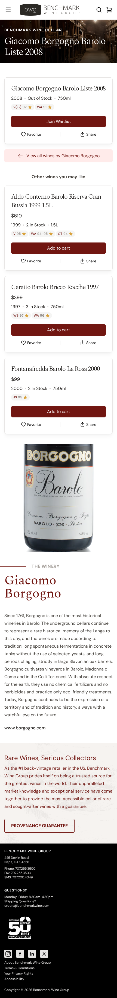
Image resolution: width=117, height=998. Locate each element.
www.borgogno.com (25, 728)
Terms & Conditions (19, 968)
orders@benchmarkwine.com (26, 905)
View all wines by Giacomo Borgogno (63, 156)
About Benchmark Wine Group (27, 962)
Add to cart (58, 248)
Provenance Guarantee (39, 826)
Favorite (34, 134)
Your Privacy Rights (18, 973)
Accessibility (14, 979)
